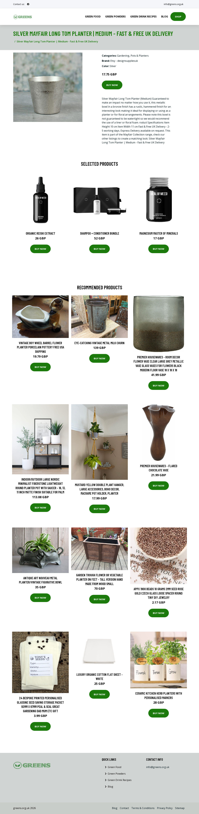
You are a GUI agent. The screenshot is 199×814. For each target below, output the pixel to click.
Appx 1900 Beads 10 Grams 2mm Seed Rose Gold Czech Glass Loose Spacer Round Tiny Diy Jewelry (159, 593)
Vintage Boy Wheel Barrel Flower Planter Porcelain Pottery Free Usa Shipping (40, 347)
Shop (178, 16)
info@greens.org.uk (173, 4)
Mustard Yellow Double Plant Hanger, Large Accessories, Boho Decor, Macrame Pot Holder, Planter (99, 489)
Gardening (123, 55)
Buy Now (112, 85)
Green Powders (115, 16)
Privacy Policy (165, 808)
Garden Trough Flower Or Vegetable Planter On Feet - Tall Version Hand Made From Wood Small (99, 579)
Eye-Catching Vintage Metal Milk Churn (99, 343)
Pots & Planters (140, 55)
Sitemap (180, 808)
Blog (164, 16)
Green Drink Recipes (143, 16)
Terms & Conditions (143, 808)
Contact (124, 808)
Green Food (93, 16)
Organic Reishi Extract (40, 233)
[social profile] (28, 4)
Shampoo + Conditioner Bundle (99, 233)
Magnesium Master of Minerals (158, 233)
